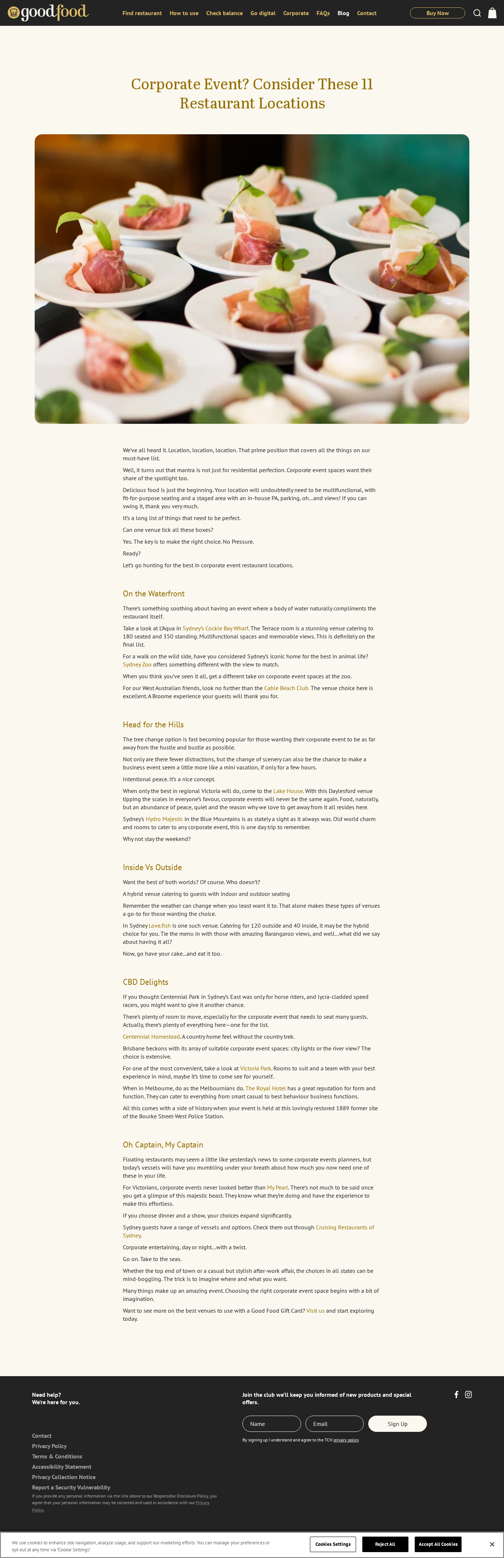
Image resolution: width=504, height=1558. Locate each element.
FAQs (323, 13)
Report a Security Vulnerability (71, 1487)
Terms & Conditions (57, 1456)
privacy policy (346, 1440)
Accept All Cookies (438, 1544)
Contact (367, 13)
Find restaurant (142, 13)
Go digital (263, 13)
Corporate (296, 13)
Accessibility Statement (62, 1466)
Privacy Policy (49, 1446)
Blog (343, 13)
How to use (184, 13)
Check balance (224, 13)
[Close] (492, 1544)
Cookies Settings (333, 1544)
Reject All (385, 1544)
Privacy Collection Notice (64, 1477)
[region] (252, 1545)
